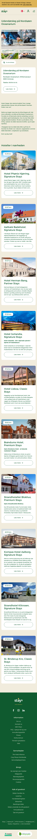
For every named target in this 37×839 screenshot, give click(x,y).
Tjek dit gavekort (18, 812)
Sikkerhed (18, 801)
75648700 (16, 824)
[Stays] (4, 11)
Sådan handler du (19, 793)
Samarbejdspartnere (18, 760)
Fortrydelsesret (18, 810)
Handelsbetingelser (18, 799)
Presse (18, 735)
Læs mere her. (27, 4)
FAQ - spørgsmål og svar (18, 730)
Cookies (18, 782)
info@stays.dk (30, 821)
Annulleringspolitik (18, 732)
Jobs (18, 743)
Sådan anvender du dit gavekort (18, 807)
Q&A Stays (18, 727)
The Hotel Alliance (19, 754)
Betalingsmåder (18, 804)
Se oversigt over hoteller (18, 771)
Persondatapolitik (18, 779)
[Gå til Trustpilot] (8, 834)
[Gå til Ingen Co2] (25, 834)
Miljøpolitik (18, 774)
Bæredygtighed (18, 776)
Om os (18, 721)
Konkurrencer (18, 738)
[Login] (28, 11)
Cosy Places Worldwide (18, 757)
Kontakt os (18, 724)
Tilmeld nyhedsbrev (18, 741)
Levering (18, 796)
